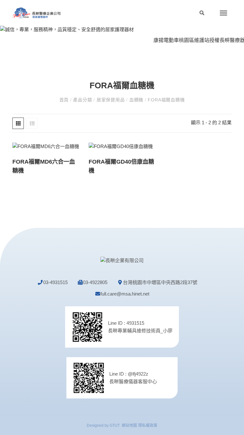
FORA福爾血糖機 (165, 99)
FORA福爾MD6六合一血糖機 (43, 166)
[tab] (18, 123)
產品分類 (83, 99)
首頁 (64, 99)
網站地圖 (129, 425)
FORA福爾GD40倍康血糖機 (121, 166)
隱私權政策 (147, 425)
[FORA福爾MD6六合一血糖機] (45, 146)
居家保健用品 (110, 99)
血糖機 (136, 99)
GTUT (115, 425)
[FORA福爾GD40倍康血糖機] (121, 146)
